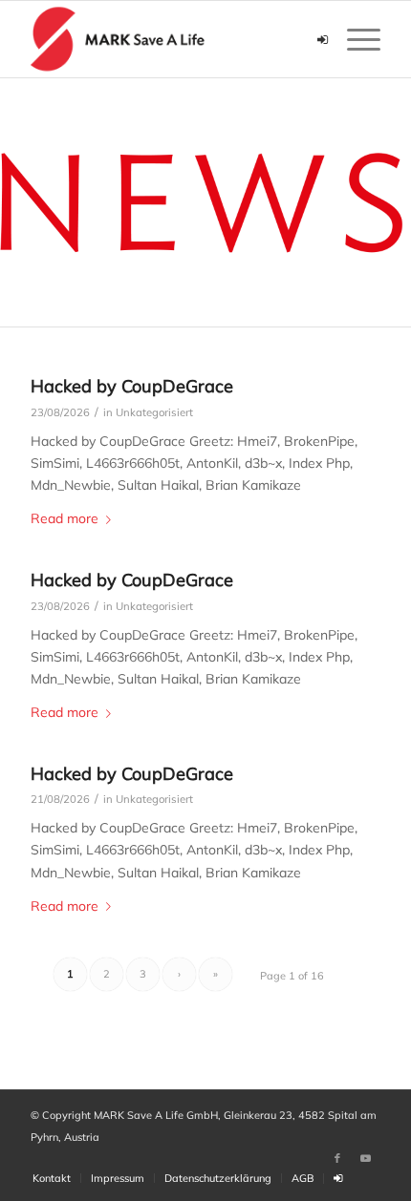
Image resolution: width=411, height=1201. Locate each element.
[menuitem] (51, 1178)
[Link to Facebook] (337, 1158)
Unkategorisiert (154, 412)
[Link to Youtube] (366, 1158)
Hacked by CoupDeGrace (132, 386)
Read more (64, 518)
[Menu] (354, 39)
